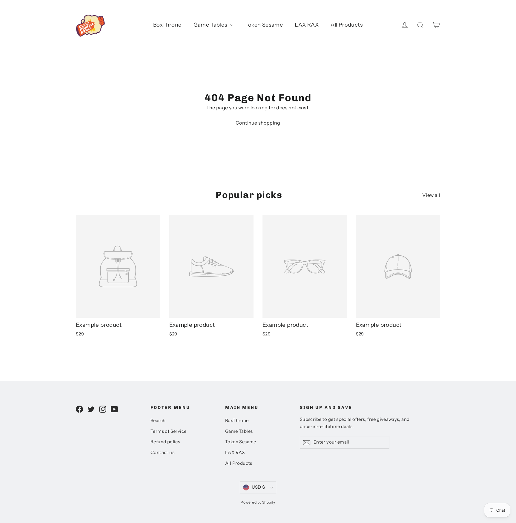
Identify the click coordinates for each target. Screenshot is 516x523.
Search (157, 420)
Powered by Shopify (258, 502)
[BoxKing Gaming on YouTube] (114, 409)
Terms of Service (168, 431)
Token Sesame (264, 25)
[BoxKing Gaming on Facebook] (79, 409)
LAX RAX (307, 25)
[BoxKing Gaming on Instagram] (102, 409)
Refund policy (165, 441)
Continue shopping (258, 123)
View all (431, 195)
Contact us (162, 452)
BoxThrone (167, 25)
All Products (347, 25)
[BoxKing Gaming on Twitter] (91, 409)
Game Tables (211, 25)
